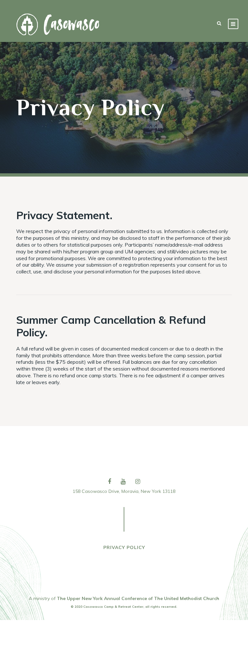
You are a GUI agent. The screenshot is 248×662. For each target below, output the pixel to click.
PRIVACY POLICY (124, 547)
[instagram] (137, 481)
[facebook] (109, 481)
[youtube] (123, 481)
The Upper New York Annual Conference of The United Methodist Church (138, 598)
